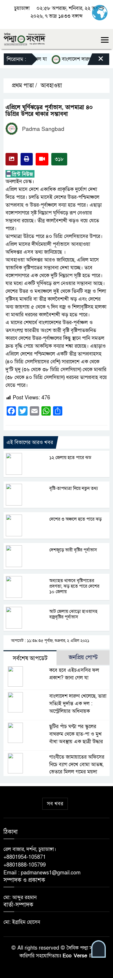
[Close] (95, 60)
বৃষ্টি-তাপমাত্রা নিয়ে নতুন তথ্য (73, 488)
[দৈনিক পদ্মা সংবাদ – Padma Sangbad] (24, 38)
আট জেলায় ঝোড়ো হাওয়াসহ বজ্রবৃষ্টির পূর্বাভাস (73, 614)
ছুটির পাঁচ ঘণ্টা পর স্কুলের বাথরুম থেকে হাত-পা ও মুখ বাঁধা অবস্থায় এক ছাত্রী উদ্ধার (76, 734)
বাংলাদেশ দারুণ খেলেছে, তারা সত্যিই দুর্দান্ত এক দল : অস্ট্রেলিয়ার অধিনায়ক (77, 703)
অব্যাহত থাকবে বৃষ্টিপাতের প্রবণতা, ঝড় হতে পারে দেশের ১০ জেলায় (74, 586)
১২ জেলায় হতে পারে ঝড (70, 457)
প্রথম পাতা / (23, 85)
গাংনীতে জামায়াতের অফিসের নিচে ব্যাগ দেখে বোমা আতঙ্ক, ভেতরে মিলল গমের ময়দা (76, 764)
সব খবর (55, 803)
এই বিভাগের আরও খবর (29, 442)
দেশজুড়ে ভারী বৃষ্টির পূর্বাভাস (73, 550)
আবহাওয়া (51, 85)
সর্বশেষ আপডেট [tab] (30, 658)
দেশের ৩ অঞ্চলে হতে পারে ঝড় (75, 519)
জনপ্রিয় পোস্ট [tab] (83, 657)
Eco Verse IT (78, 955)
